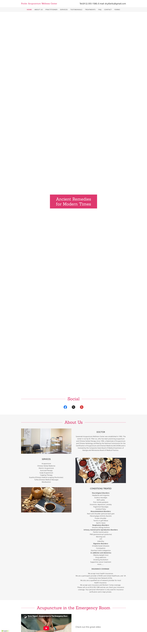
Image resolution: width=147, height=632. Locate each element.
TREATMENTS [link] (90, 9)
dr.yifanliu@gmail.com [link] (115, 3)
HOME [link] (29, 9)
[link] (47, 4)
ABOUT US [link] (39, 9)
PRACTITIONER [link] (51, 9)
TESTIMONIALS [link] (76, 9)
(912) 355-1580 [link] (90, 3)
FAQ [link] (100, 9)
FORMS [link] (117, 9)
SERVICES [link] (64, 9)
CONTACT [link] (108, 9)
